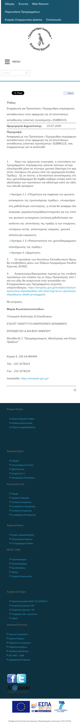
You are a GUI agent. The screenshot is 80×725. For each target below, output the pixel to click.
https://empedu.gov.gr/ (35, 378)
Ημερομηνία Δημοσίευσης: (24, 125)
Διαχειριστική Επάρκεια (19, 660)
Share (70, 93)
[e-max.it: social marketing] (75, 389)
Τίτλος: (11, 102)
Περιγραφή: (14, 131)
